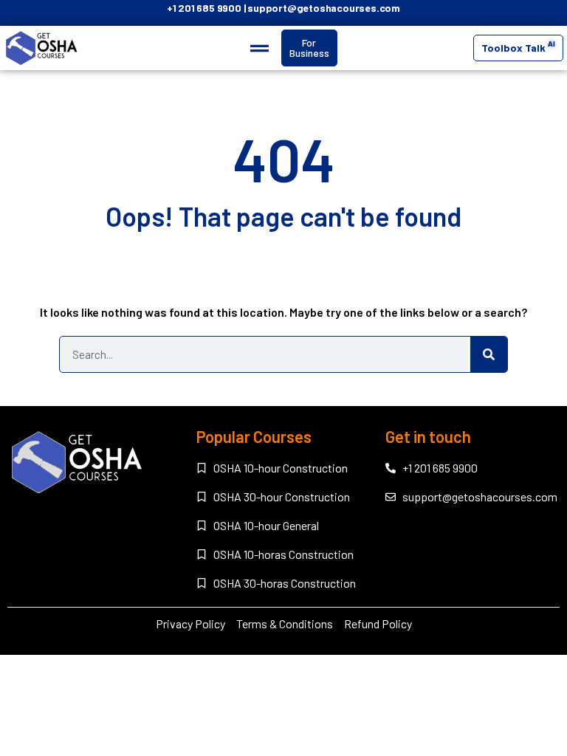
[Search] (488, 354)
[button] (260, 49)
